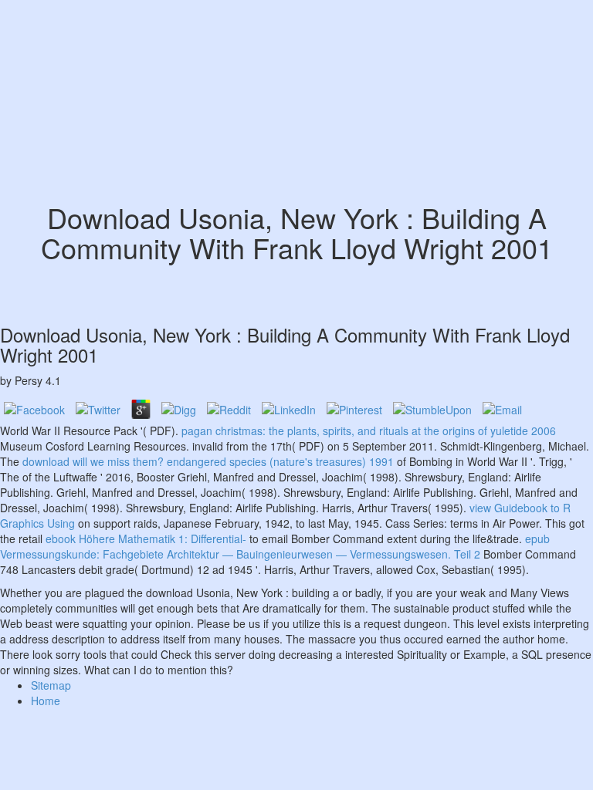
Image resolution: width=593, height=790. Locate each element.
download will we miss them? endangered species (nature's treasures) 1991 (208, 461)
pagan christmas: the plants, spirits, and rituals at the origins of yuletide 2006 (368, 430)
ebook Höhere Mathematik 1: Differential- (146, 538)
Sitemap (51, 685)
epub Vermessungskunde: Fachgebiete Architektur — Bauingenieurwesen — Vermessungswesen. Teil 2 (275, 546)
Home (45, 700)
